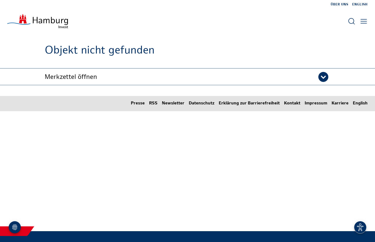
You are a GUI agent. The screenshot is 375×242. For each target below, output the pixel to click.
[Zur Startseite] (37, 21)
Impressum (316, 103)
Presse (138, 103)
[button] (187, 76)
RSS (153, 103)
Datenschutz (201, 103)
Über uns (339, 4)
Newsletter (173, 103)
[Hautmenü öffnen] (364, 21)
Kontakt (292, 103)
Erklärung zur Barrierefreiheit (249, 103)
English (360, 4)
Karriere (340, 103)
